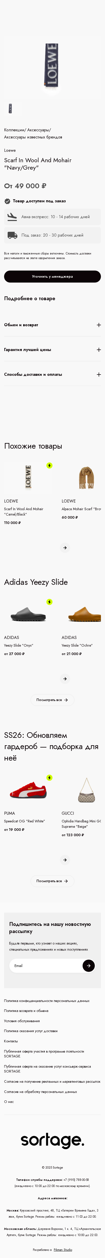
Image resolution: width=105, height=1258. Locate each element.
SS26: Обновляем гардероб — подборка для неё (51, 746)
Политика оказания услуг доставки (31, 1031)
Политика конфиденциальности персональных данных (46, 1000)
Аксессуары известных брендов (33, 137)
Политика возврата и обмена (26, 1010)
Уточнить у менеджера (52, 276)
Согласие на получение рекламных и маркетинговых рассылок (52, 1081)
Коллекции (14, 130)
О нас (9, 1101)
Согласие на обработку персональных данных (40, 1091)
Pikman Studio (63, 1250)
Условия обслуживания (22, 1021)
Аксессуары (38, 130)
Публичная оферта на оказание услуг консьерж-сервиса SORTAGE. (47, 1069)
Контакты (11, 1041)
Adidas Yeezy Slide (36, 582)
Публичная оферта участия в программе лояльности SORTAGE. (44, 1054)
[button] (65, 548)
